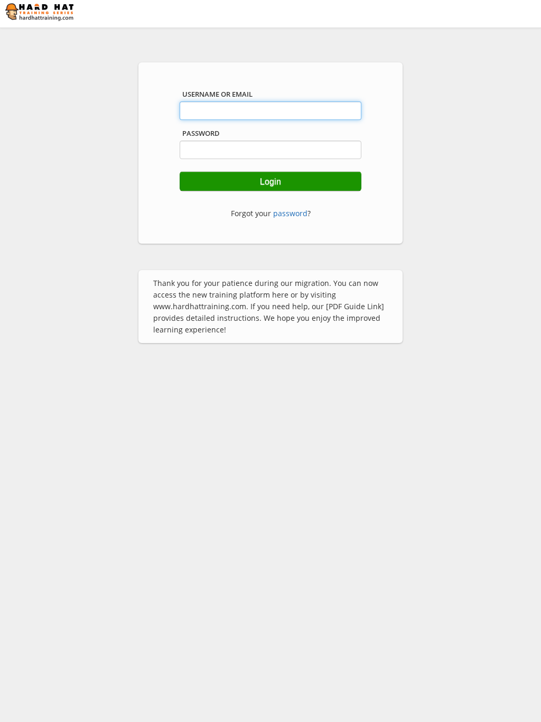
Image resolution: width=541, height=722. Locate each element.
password (290, 213)
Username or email (217, 94)
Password (201, 133)
